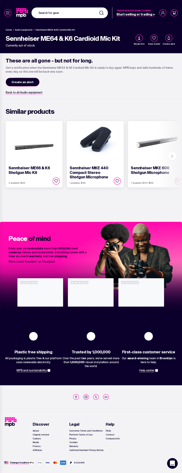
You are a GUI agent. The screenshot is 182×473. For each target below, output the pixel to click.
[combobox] (69, 12)
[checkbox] (154, 38)
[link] (22, 13)
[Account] (162, 12)
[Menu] (7, 12)
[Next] (172, 156)
